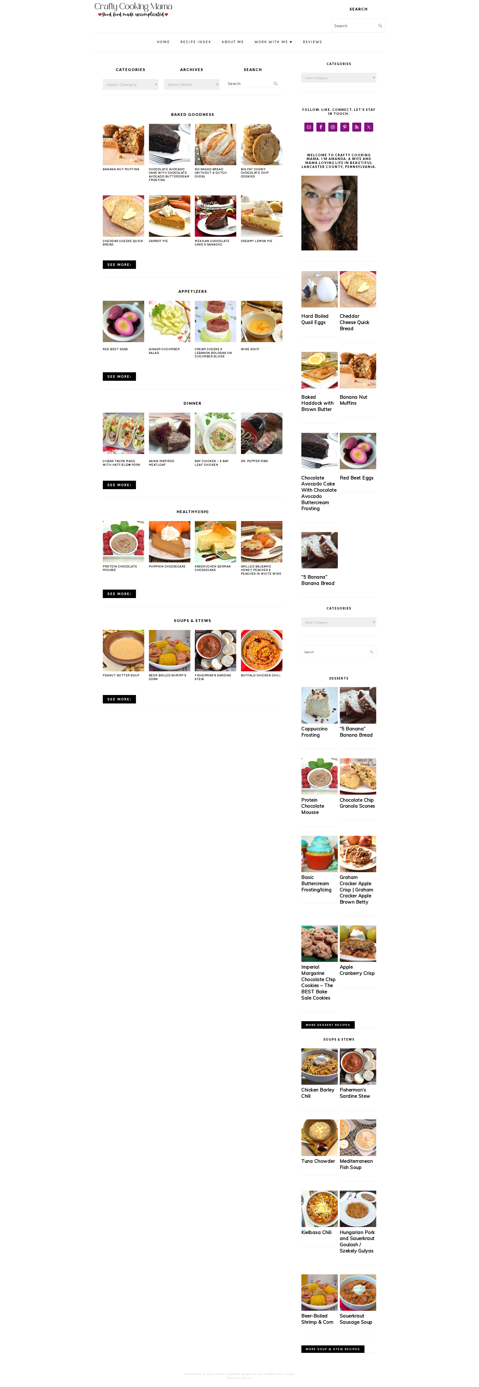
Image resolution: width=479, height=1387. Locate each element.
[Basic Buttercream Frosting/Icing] (319, 870)
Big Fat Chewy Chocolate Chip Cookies (255, 173)
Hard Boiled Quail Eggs (315, 319)
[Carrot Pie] (169, 235)
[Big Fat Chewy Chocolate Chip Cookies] (261, 163)
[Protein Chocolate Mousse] (123, 561)
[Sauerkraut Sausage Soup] (358, 1309)
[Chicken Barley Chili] (319, 1083)
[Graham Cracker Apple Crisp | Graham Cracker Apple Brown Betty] (358, 870)
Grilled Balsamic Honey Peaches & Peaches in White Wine (261, 570)
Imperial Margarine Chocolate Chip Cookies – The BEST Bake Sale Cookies (318, 982)
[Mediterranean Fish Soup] (358, 1154)
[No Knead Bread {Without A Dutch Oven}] (215, 163)
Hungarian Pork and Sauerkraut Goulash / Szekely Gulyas (357, 1241)
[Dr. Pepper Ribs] (261, 433)
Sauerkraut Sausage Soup (356, 1319)
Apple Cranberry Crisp (357, 970)
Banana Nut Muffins (121, 169)
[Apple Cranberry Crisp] (358, 960)
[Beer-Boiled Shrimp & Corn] (169, 670)
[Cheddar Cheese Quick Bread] (123, 235)
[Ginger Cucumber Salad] (169, 321)
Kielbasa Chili (316, 1232)
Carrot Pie (158, 241)
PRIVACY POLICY (239, 1378)
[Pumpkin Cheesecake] (169, 561)
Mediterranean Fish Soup (356, 1164)
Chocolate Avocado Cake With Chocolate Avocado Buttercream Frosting (319, 493)
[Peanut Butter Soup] (123, 670)
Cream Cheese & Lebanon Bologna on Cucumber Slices (213, 353)
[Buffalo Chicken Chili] (261, 670)
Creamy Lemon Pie (257, 241)
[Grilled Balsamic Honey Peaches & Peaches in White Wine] (261, 561)
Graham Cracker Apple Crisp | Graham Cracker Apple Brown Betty (356, 889)
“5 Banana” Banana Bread (318, 580)
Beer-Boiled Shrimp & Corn (317, 1319)
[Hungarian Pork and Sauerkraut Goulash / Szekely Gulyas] (358, 1225)
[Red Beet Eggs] (123, 321)
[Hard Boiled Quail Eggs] (319, 289)
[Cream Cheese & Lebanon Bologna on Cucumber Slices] (215, 321)
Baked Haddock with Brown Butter (317, 403)
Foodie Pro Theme (280, 1374)
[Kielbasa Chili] (319, 1225)
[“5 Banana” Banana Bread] (319, 550)
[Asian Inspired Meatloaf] (169, 433)
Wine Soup (250, 349)
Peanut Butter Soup (121, 675)
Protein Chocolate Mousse (312, 806)
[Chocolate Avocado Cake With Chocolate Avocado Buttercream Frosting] (169, 163)
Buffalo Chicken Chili (261, 675)
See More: (119, 264)
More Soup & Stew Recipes (333, 1349)
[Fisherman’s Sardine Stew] (215, 670)
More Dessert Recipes (328, 1025)
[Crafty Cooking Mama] (133, 18)
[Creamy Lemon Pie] (261, 235)
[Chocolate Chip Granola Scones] (358, 793)
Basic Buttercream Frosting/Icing (316, 883)
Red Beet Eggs (115, 349)
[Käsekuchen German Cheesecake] (215, 561)
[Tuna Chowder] (319, 1154)
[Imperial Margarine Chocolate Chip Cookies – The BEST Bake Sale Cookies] (319, 960)
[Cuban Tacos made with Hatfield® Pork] (123, 433)
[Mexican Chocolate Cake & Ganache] (215, 235)
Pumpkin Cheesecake (167, 566)
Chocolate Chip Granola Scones (357, 803)
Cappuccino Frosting (314, 732)
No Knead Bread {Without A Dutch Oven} (211, 173)
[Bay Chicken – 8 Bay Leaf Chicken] (215, 433)
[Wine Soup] (261, 321)
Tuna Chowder (318, 1161)
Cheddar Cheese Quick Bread (354, 322)
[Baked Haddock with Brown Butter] (319, 370)
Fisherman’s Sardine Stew (355, 1093)
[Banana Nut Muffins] (123, 163)
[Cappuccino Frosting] (319, 722)
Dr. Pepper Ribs (254, 461)
